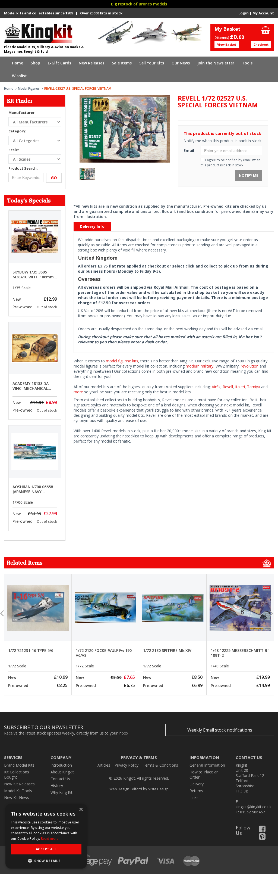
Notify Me (248, 175)
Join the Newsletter (215, 63)
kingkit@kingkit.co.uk (253, 806)
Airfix (216, 386)
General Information (207, 765)
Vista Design (158, 788)
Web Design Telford (125, 788)
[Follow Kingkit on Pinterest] (262, 837)
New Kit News (16, 797)
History (56, 785)
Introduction (61, 765)
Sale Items (122, 63)
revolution (249, 366)
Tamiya (253, 386)
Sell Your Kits (151, 63)
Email (189, 150)
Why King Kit (61, 792)
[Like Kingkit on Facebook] (262, 830)
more (78, 391)
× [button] (81, 810)
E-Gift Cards (59, 63)
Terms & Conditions (160, 765)
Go (54, 177)
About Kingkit (62, 772)
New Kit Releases (19, 783)
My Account (263, 13)
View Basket (226, 44)
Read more (50, 838)
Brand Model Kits (19, 765)
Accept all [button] (46, 849)
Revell (228, 386)
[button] (46, 860)
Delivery (196, 783)
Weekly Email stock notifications (219, 730)
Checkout (261, 44)
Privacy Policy (126, 765)
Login (243, 13)
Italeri (240, 386)
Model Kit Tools (18, 790)
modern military (199, 366)
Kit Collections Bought (16, 774)
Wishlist (19, 75)
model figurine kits (122, 360)
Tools (247, 63)
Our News (181, 63)
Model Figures (29, 88)
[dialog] (46, 836)
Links (193, 797)
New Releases (91, 63)
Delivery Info (92, 226)
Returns (196, 790)
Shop (35, 63)
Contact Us (60, 778)
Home (17, 63)
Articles (103, 765)
